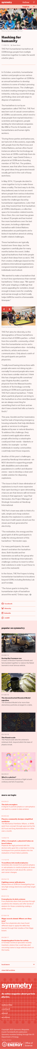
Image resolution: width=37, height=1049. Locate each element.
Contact (6, 1008)
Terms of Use (6, 1040)
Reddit (7, 618)
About (5, 1013)
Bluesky (7, 608)
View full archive (8, 970)
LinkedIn (7, 613)
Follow (26, 2)
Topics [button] (25, 6)
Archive (6, 1017)
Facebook (8, 604)
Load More (6, 964)
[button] (4, 309)
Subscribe (7, 1004)
